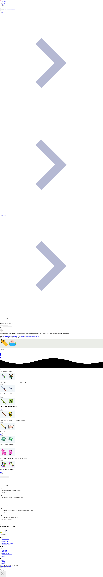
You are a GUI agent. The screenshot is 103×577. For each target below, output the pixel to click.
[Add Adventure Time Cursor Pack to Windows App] (2, 330)
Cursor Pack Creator (4, 551)
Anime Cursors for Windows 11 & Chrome (7, 543)
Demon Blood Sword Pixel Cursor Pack (18, 336)
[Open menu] (0, 8)
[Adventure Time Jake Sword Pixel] (7, 392)
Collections (3, 3)
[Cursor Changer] (1, 1)
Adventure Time (5, 348)
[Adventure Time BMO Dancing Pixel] (7, 442)
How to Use (3, 6)
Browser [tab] (3, 477)
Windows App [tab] (6, 477)
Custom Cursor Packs (4, 552)
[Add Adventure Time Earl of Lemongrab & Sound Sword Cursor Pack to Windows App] (2, 422)
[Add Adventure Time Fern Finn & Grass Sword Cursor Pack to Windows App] (2, 410)
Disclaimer (3, 563)
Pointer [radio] (7, 325)
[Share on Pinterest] (51, 355)
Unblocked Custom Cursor (5, 553)
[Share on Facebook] (51, 353)
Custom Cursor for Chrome (5, 539)
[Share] (0, 329)
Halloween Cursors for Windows (6, 544)
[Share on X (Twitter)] (51, 354)
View (1, 396)
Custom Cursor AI (4, 550)
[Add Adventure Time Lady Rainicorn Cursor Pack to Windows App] (2, 473)
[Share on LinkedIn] (51, 356)
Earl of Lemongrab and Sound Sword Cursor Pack (32, 336)
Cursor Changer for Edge (5, 541)
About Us (3, 560)
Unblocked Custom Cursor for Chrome (7, 554)
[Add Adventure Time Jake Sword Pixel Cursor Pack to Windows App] (2, 397)
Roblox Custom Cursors (5, 542)
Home (3, 2)
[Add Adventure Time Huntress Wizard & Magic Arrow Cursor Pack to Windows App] (2, 384)
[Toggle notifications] (0, 10)
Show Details (2, 570)
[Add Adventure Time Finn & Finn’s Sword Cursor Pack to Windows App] (2, 435)
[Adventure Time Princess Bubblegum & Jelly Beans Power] (7, 455)
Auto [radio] (1, 325)
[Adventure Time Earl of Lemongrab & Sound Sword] (7, 417)
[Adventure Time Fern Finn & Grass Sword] (7, 404)
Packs (2, 4)
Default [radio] (4, 325)
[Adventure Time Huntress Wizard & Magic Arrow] (7, 379)
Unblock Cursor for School (5, 555)
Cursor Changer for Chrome (5, 540)
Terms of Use (3, 562)
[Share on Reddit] (51, 357)
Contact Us (3, 561)
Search (3, 548)
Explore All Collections (3, 525)
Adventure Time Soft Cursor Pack (7, 336)
